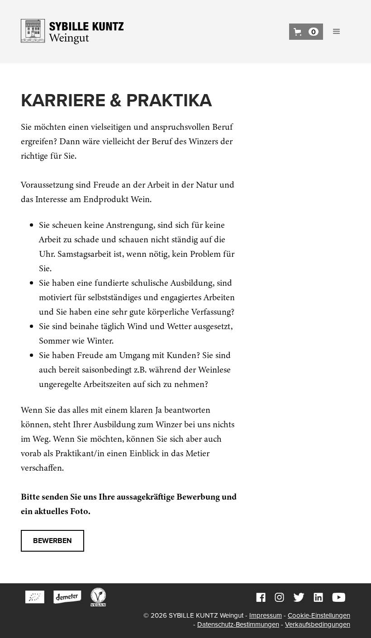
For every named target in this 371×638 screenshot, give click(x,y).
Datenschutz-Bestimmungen (238, 624)
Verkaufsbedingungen (317, 624)
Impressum (265, 615)
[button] (306, 32)
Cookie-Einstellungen (319, 615)
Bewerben (52, 540)
